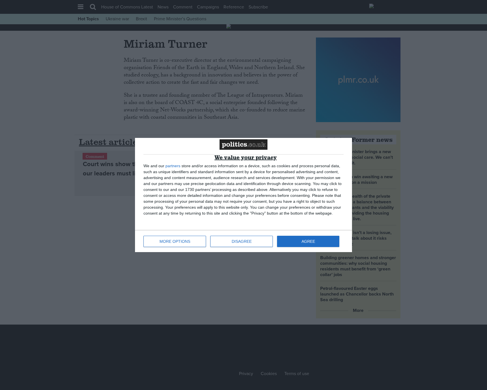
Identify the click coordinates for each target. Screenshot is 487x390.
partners (172, 166)
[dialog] (243, 195)
